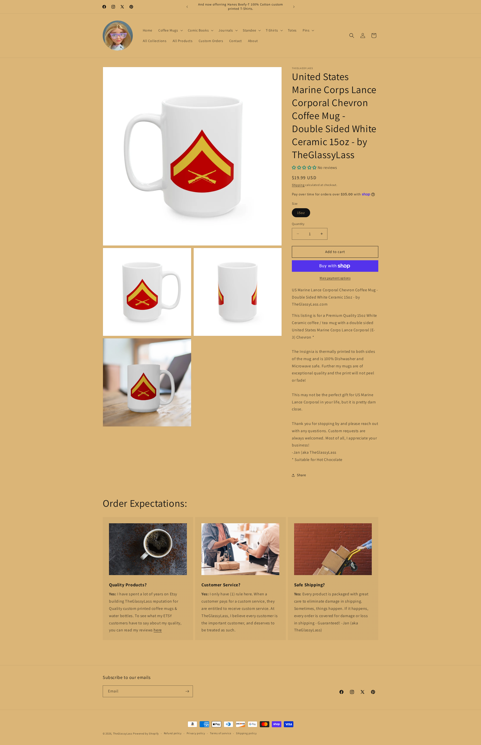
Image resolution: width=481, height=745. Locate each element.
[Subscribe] (187, 691)
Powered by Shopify (146, 733)
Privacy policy (196, 733)
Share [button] (301, 475)
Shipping (298, 185)
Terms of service (220, 733)
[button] (170, 30)
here (158, 630)
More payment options (335, 278)
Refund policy (173, 733)
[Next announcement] (293, 7)
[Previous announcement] (187, 7)
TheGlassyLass (123, 733)
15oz (301, 212)
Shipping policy (246, 733)
